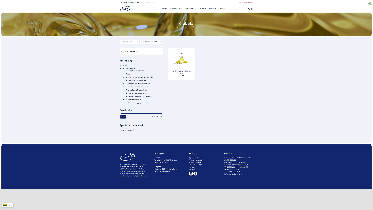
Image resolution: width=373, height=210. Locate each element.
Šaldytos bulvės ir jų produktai (136, 90)
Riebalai (129, 74)
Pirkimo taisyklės (195, 162)
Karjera (191, 167)
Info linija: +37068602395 (245, 2)
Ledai (125, 65)
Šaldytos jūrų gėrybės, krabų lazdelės (139, 96)
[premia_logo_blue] (125, 6)
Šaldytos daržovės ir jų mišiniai (136, 93)
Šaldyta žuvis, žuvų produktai (136, 80)
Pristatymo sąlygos (196, 160)
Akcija (122, 130)
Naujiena (129, 130)
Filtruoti (123, 117)
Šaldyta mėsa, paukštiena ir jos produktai (140, 77)
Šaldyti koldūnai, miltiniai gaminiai (138, 84)
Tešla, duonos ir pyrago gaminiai (137, 103)
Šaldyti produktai (129, 68)
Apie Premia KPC (195, 158)
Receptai (192, 169)
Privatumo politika (195, 165)
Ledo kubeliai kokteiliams (135, 71)
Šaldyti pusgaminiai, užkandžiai (137, 87)
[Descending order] (141, 42)
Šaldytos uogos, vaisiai (134, 100)
